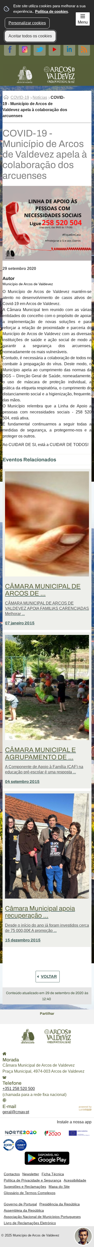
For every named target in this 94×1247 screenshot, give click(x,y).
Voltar (49, 976)
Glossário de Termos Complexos (29, 1193)
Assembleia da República (24, 1210)
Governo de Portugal (20, 1204)
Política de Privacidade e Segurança (32, 1180)
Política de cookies (51, 11)
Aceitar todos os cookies (30, 36)
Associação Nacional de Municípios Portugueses (42, 1217)
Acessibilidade (75, 1180)
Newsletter (30, 1174)
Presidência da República (59, 1204)
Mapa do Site (59, 1187)
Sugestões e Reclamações (25, 1187)
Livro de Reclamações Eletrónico (30, 1223)
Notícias (40, 97)
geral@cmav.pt (16, 1112)
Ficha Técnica (53, 1174)
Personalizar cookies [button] (27, 23)
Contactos (12, 1174)
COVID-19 (20, 97)
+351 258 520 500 (19, 1088)
